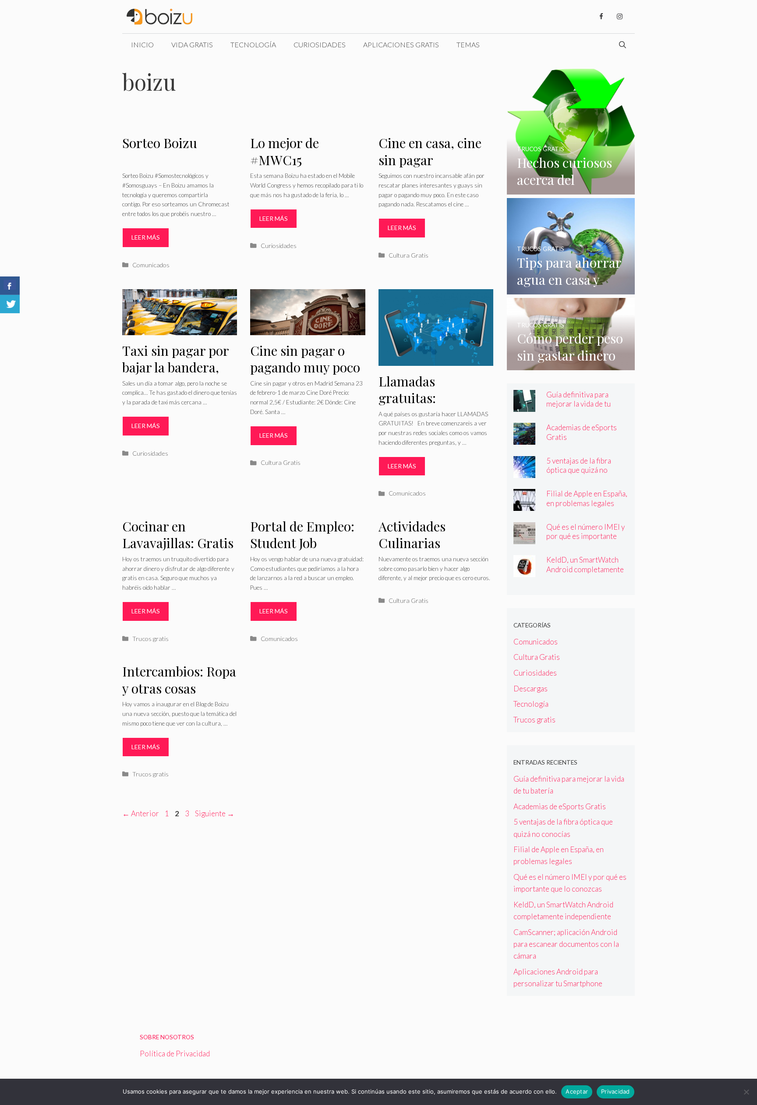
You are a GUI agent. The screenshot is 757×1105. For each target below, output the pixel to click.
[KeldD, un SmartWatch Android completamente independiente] (524, 571)
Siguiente (214, 813)
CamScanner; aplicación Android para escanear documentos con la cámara (566, 944)
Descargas (530, 688)
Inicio (142, 44)
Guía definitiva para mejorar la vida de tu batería (578, 404)
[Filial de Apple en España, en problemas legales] (524, 505)
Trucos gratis (150, 638)
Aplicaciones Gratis (401, 44)
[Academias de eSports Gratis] (524, 438)
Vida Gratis (192, 44)
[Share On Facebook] (10, 285)
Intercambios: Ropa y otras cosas (179, 679)
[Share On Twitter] (10, 304)
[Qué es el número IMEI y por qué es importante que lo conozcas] (524, 538)
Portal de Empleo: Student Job (302, 534)
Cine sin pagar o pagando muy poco (305, 359)
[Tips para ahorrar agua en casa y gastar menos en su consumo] (571, 288)
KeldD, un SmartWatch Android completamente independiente (585, 569)
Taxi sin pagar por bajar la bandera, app (175, 367)
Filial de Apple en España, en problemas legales (586, 498)
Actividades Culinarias (412, 534)
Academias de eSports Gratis (559, 806)
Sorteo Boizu (159, 143)
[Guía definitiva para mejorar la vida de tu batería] (524, 406)
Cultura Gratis (408, 255)
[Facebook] (601, 16)
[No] (746, 1091)
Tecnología (253, 44)
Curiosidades (320, 44)
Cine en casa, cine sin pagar (429, 151)
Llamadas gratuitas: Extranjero (410, 398)
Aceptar (577, 1091)
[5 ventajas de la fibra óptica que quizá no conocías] (524, 472)
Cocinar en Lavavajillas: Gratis (177, 534)
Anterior (140, 813)
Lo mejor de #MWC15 (284, 151)
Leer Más (145, 237)
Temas (468, 44)
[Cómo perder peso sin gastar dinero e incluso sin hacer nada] (571, 364)
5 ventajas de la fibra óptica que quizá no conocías (578, 470)
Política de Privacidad (175, 1053)
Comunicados (151, 265)
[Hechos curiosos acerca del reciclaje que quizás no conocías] (571, 188)
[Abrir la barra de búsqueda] (622, 45)
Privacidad (615, 1091)
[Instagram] (619, 16)
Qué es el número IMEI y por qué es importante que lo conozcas (585, 536)
